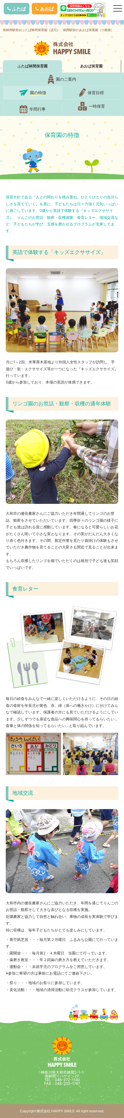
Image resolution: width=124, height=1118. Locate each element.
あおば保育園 (91, 66)
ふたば (19, 9)
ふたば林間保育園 (33, 66)
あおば (47, 9)
